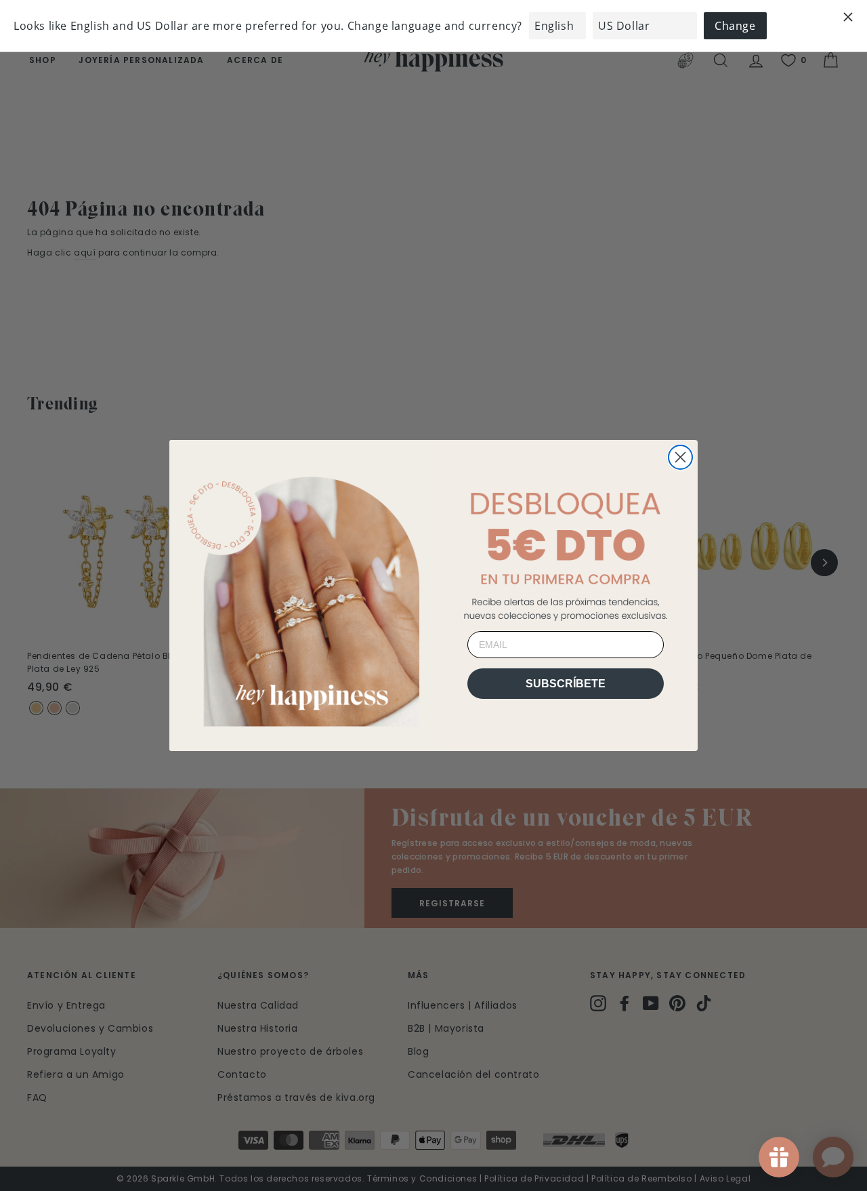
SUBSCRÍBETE (566, 683)
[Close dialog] (680, 457)
